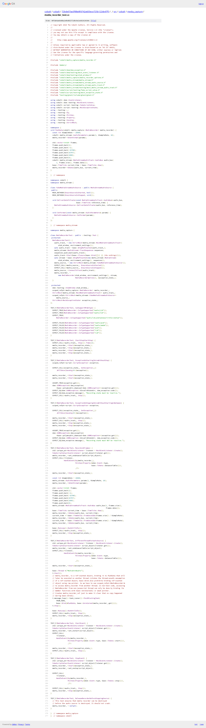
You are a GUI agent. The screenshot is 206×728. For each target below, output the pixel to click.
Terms (27, 724)
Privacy (21, 724)
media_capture (135, 11)
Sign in (201, 4)
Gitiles (14, 724)
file (93, 21)
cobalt (48, 11)
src (115, 11)
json (202, 724)
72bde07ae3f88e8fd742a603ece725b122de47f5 (85, 11)
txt (196, 724)
